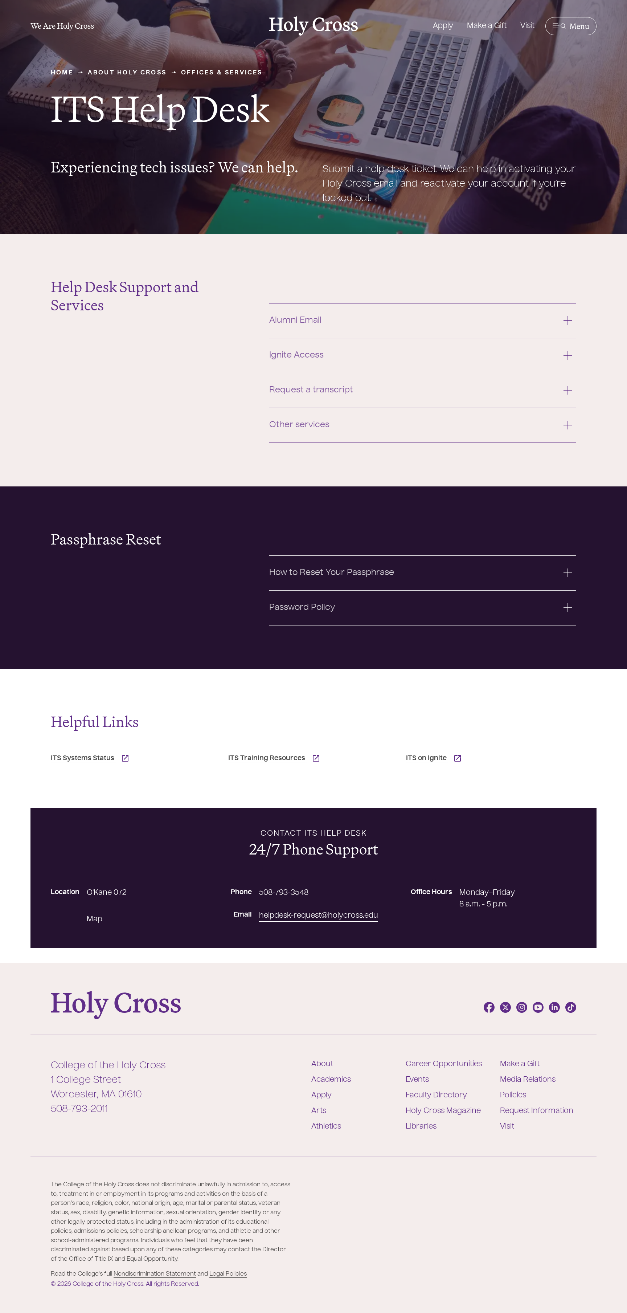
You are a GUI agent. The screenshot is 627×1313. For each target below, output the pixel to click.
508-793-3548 (283, 893)
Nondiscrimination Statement (155, 1274)
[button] (571, 26)
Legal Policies (228, 1274)
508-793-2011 (79, 1109)
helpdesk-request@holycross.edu (318, 915)
